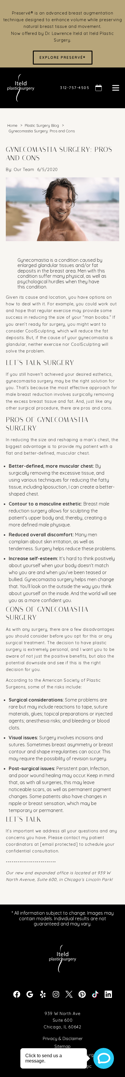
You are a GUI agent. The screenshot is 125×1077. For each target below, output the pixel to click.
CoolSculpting (40, 331)
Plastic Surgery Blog (42, 125)
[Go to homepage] (25, 87)
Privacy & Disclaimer (63, 1038)
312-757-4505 (74, 87)
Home (12, 125)
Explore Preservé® (63, 57)
